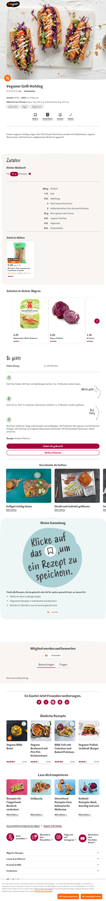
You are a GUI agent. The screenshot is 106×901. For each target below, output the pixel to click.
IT (18, 879)
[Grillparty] (41, 797)
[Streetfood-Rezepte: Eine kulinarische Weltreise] (65, 797)
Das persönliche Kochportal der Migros (23, 826)
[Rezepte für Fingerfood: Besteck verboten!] (16, 797)
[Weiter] (97, 321)
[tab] (53, 853)
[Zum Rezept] (16, 742)
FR (13, 879)
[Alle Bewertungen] (12, 91)
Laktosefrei (12, 106)
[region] (53, 890)
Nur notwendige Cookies (91, 896)
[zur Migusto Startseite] (13, 3)
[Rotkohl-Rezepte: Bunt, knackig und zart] (89, 797)
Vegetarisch (37, 106)
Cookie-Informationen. (43, 891)
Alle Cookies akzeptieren (68, 896)
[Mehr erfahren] (28, 507)
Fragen (63, 664)
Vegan (24, 106)
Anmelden (55, 612)
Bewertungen (46, 664)
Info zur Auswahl (30, 174)
